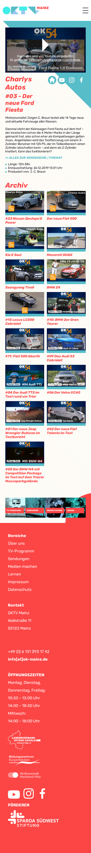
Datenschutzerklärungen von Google (54, 60)
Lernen (14, 574)
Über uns (16, 543)
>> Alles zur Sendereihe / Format (33, 158)
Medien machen (22, 566)
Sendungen (18, 558)
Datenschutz (20, 589)
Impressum (18, 581)
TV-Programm (21, 551)
